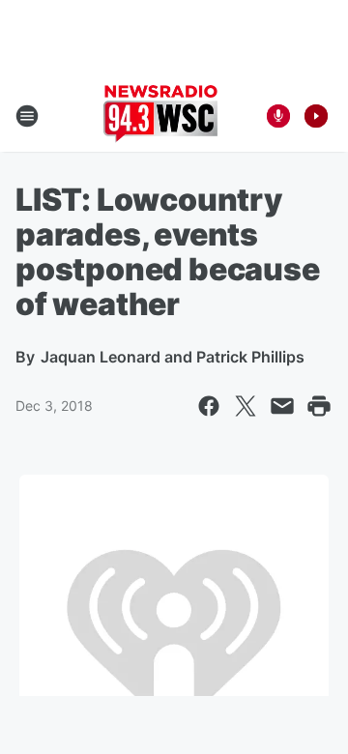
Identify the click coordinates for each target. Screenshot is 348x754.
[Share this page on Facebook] (208, 406)
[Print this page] (319, 406)
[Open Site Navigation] (27, 116)
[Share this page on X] (245, 406)
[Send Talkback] (278, 116)
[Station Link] (160, 116)
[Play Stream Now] (316, 116)
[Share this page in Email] (282, 406)
